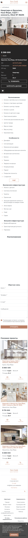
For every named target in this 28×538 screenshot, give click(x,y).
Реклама (7, 507)
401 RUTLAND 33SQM (19, 65)
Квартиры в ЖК (20, 507)
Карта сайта (7, 515)
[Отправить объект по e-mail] (2, 90)
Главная (7, 502)
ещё (14, 180)
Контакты (7, 509)
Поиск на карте (20, 509)
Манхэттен (21, 521)
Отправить (14, 327)
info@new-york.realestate (14, 485)
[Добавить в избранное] (25, 342)
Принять (14, 535)
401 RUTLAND (17, 63)
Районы (21, 511)
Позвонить (15, 81)
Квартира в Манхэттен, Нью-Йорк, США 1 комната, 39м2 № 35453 (13, 446)
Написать (7, 379)
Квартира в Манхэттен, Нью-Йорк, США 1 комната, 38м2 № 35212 (13, 404)
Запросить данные (14, 86)
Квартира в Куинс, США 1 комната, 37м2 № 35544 (10, 361)
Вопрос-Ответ (7, 504)
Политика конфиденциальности (7, 512)
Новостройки (21, 502)
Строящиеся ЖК (20, 504)
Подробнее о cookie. (14, 532)
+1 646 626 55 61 (14, 481)
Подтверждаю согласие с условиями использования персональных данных (14, 320)
